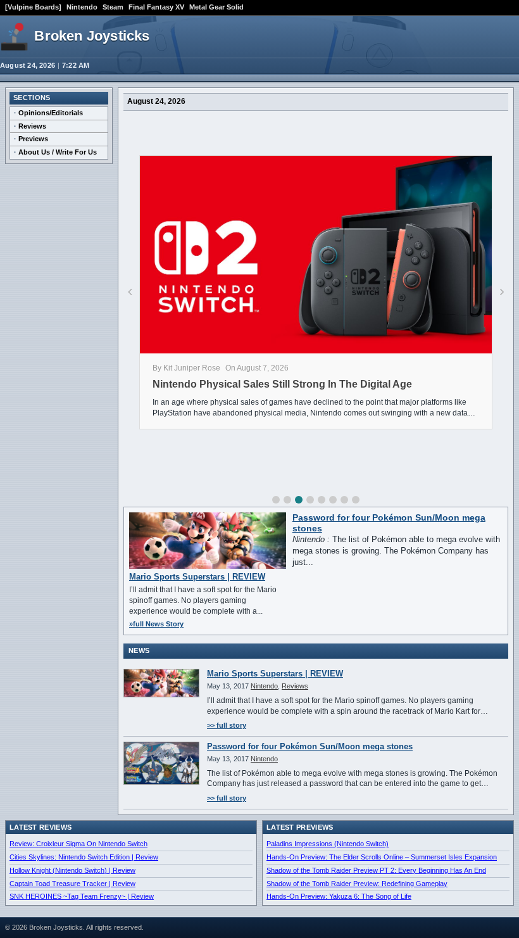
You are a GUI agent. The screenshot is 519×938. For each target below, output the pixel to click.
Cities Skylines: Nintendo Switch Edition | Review (83, 857)
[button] (276, 500)
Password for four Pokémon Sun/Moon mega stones (310, 746)
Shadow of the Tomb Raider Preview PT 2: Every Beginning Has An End (376, 870)
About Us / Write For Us (57, 152)
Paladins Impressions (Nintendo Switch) (327, 843)
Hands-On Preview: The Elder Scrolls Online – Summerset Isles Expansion (381, 857)
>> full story (226, 725)
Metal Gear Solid (216, 7)
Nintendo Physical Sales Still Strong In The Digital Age (282, 384)
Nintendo (81, 7)
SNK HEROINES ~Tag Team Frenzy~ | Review (81, 896)
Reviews (32, 126)
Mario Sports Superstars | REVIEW (197, 576)
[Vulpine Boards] (33, 7)
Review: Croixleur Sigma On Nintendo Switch (78, 843)
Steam (113, 7)
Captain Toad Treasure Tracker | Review (72, 883)
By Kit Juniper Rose (186, 368)
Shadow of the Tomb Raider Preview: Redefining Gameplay (356, 883)
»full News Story (156, 624)
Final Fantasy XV (156, 7)
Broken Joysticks (91, 36)
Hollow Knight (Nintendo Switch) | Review (72, 870)
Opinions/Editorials (50, 113)
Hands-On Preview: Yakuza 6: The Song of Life (338, 896)
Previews (33, 139)
